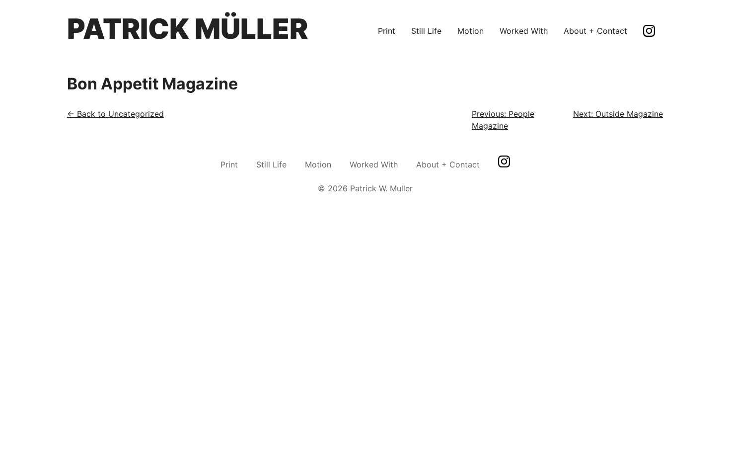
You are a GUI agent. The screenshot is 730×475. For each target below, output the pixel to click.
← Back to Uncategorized (115, 114)
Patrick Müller (187, 29)
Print (386, 31)
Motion (470, 31)
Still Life (426, 31)
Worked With (524, 31)
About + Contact (595, 31)
